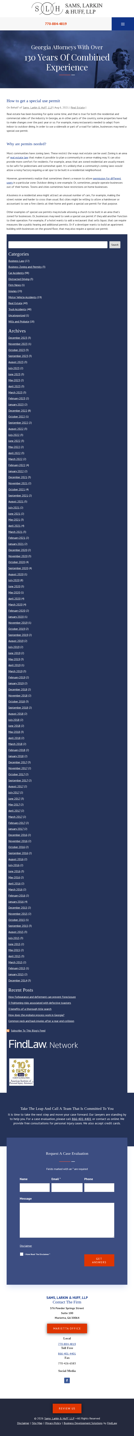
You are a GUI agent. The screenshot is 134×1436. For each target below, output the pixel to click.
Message (26, 1198)
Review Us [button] (67, 1408)
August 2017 (15, 786)
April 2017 (14, 810)
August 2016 (16, 859)
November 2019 (18, 622)
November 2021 (18, 483)
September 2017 (18, 780)
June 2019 (14, 653)
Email (56, 1179)
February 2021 (16, 537)
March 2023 (15, 392)
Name (24, 1179)
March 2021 (15, 532)
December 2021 (17, 477)
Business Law (16, 261)
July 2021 (14, 507)
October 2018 (16, 701)
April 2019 (14, 665)
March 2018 (15, 744)
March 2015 (15, 962)
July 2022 (14, 435)
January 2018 (16, 756)
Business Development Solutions (83, 1423)
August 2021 (16, 501)
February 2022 (16, 465)
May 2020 (14, 592)
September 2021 (18, 495)
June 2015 (14, 944)
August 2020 (16, 574)
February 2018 (16, 750)
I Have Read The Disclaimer (37, 1254)
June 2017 (14, 798)
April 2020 (14, 598)
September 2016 (18, 853)
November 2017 (17, 768)
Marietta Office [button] (67, 1328)
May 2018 (14, 732)
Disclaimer (26, 1246)
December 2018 (17, 689)
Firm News (14, 285)
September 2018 (18, 707)
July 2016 (14, 865)
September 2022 (18, 422)
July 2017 (13, 792)
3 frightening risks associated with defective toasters (39, 1003)
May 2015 (14, 950)
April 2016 (14, 883)
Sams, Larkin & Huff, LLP (38, 107)
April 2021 (14, 525)
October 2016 (16, 847)
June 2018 (14, 725)
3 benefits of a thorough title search (29, 1009)
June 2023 (14, 374)
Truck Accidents (17, 309)
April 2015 (14, 956)
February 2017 (16, 823)
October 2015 (16, 920)
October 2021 (16, 489)
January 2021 (16, 544)
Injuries (12, 291)
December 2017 (17, 762)
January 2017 (16, 829)
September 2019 (18, 635)
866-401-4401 (81, 1119)
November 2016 (18, 841)
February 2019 (16, 677)
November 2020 (18, 556)
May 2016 (14, 877)
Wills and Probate (18, 321)
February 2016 (16, 895)
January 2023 (16, 404)
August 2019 (16, 641)
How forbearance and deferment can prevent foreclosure (42, 997)
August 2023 (16, 362)
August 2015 (16, 932)
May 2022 (14, 447)
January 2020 (16, 616)
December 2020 (17, 550)
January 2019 (16, 683)
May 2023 (14, 380)
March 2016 (15, 889)
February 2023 (16, 398)
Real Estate (78, 107)
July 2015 (14, 938)
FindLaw (112, 1423)
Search (114, 244)
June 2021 (14, 513)
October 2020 (16, 562)
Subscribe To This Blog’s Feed (28, 1030)
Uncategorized (16, 315)
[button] (123, 24)
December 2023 (17, 337)
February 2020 (16, 610)
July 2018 (14, 719)
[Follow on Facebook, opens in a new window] (67, 1380)
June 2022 (14, 441)
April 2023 (14, 386)
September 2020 (18, 568)
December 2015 (17, 907)
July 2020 (14, 580)
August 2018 (16, 713)
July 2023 (14, 368)
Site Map (37, 1423)
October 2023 (16, 350)
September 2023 (18, 356)
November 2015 (18, 913)
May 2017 (14, 804)
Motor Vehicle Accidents (22, 297)
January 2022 (16, 471)
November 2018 (18, 695)
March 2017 (15, 816)
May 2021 (14, 519)
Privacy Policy (53, 1423)
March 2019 (15, 671)
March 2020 (15, 604)
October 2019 (16, 628)
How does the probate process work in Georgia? (36, 1015)
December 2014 (17, 980)
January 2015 (16, 974)
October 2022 (16, 416)
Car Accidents (16, 273)
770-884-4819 (56, 23)
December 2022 (17, 410)
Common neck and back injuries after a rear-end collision (41, 1021)
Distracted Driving (18, 279)
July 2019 (14, 647)
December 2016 (17, 835)
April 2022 (14, 453)
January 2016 (16, 901)
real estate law (19, 157)
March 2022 (15, 459)
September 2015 (18, 925)
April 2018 (14, 738)
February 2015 (16, 968)
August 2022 (16, 428)
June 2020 (14, 586)
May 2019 (14, 659)
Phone (88, 1179)
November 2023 (18, 344)
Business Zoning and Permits (25, 267)
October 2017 (16, 774)
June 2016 (14, 871)
